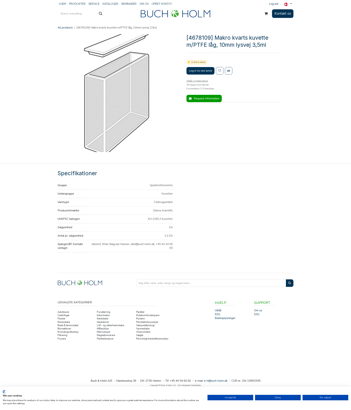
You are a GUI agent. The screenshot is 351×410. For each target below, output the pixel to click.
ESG (256, 314)
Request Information (206, 98)
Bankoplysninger (225, 318)
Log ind (273, 4)
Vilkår (218, 310)
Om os (258, 310)
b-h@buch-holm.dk (215, 381)
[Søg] (101, 13)
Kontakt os (282, 13)
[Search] (289, 283)
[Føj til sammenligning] (228, 71)
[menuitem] (63, 4)
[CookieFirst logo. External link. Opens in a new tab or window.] (4, 391)
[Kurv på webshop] (266, 13)
